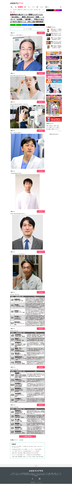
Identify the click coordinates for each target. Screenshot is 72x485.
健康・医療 (14, 9)
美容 (47, 125)
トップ (11, 9)
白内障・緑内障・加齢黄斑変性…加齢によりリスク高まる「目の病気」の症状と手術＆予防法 (27, 456)
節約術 (53, 129)
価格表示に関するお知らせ (54, 134)
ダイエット (57, 129)
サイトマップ (39, 482)
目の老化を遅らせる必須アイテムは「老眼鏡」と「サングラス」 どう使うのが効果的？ (27, 449)
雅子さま (51, 125)
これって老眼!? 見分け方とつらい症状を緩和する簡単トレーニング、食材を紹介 (25, 451)
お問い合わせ (33, 482)
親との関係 (48, 129)
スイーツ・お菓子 (56, 127)
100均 (55, 125)
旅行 (58, 125)
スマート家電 (49, 127)
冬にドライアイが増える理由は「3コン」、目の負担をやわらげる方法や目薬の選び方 (26, 454)
